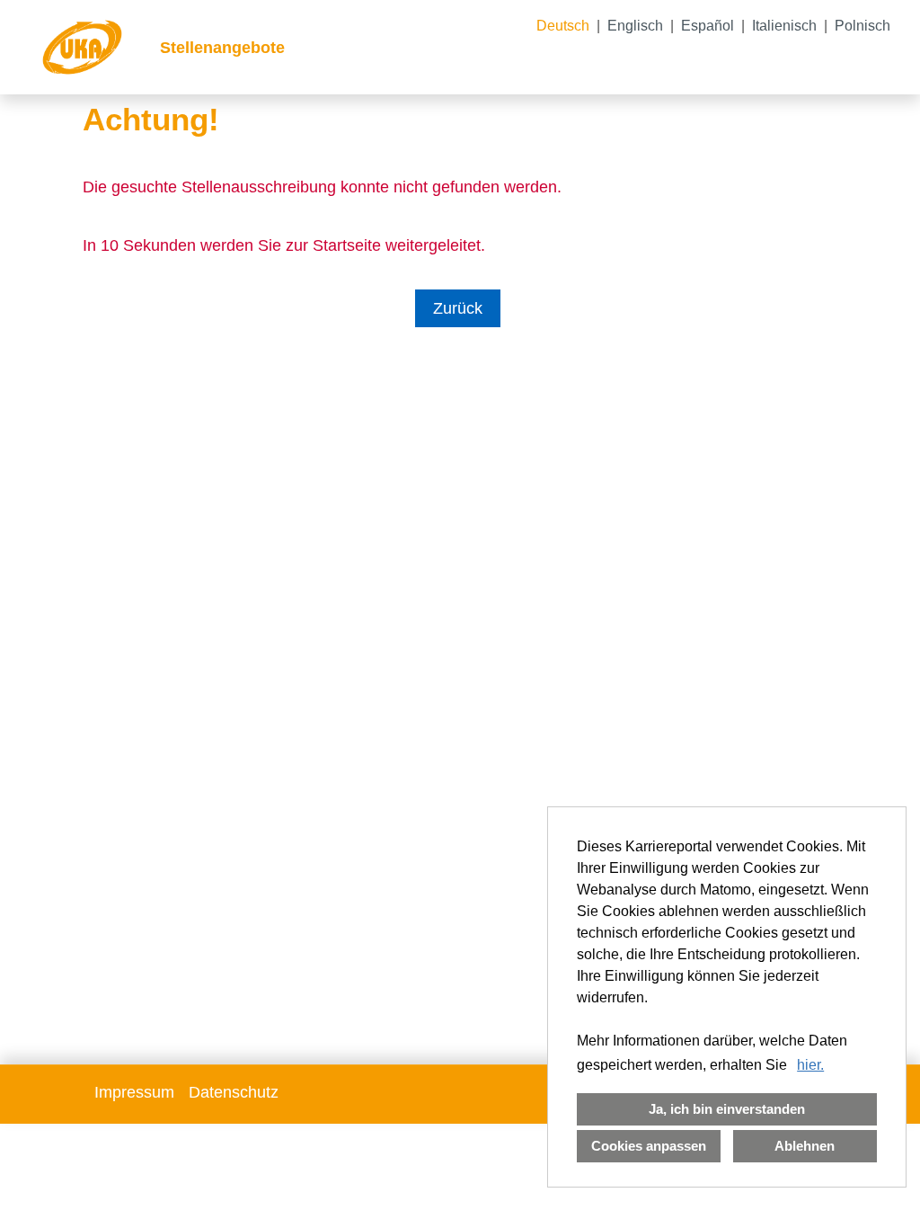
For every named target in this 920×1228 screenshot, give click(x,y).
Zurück (457, 308)
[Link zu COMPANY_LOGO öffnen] (82, 47)
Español (707, 25)
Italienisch (784, 25)
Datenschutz (234, 1092)
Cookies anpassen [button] (648, 1145)
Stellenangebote (222, 48)
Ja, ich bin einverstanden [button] (727, 1109)
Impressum (134, 1092)
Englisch (635, 25)
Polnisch (862, 25)
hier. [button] (810, 1064)
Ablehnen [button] (804, 1145)
